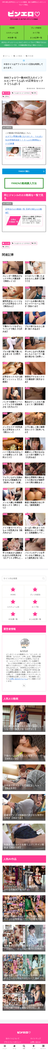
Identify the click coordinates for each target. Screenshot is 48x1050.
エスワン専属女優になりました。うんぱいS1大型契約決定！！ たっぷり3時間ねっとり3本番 (24, 140)
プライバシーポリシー (12, 1042)
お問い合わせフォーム (18, 679)
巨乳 (34, 93)
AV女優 (7, 93)
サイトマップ (35, 1038)
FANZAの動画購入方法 (24, 183)
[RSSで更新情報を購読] (24, 685)
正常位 (7, 96)
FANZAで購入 (24, 171)
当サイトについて (12, 1038)
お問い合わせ (35, 1042)
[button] (43, 578)
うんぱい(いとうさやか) (22, 93)
